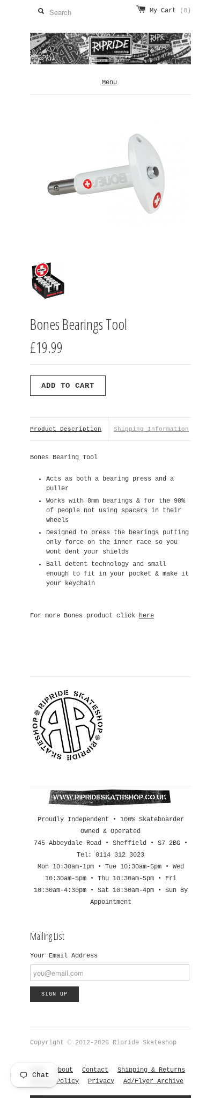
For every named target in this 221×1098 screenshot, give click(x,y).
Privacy (101, 1081)
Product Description (65, 429)
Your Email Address (64, 956)
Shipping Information (151, 429)
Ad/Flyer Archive (153, 1081)
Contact (95, 1070)
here (146, 616)
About (63, 1070)
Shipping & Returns (151, 1070)
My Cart (170, 10)
